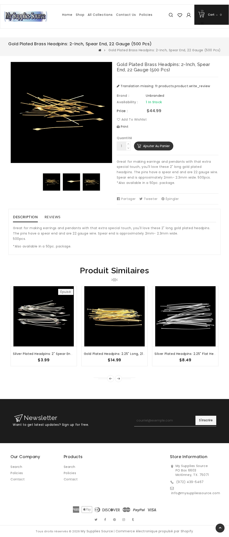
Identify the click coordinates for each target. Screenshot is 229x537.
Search (16, 467)
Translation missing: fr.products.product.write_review (165, 86)
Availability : (127, 102)
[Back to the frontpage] (100, 50)
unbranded (155, 95)
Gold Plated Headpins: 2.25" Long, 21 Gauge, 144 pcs (127, 354)
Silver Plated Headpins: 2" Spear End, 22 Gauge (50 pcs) (59, 354)
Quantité (124, 138)
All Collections (100, 14)
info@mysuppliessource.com (195, 493)
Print (124, 126)
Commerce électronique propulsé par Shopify (154, 531)
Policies (146, 14)
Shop (80, 14)
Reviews (53, 217)
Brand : (123, 95)
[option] (51, 182)
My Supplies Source (97, 531)
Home (67, 14)
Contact (18, 479)
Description (25, 217)
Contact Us (126, 14)
